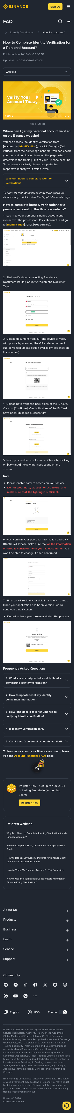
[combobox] (37, 72)
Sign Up (55, 6)
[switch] (63, 1012)
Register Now (29, 803)
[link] (22, 32)
